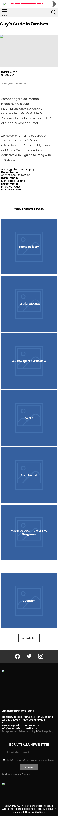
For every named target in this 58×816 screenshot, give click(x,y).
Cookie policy (45, 731)
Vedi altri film (29, 638)
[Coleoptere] (29, 566)
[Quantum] (29, 600)
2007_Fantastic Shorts (15, 83)
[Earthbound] (29, 475)
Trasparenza (9, 731)
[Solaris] (29, 418)
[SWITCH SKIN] (53, 4)
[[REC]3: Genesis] (29, 304)
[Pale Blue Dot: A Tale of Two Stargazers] (29, 532)
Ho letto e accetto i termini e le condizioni (30, 759)
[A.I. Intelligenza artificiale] (29, 361)
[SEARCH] (53, 13)
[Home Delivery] (29, 246)
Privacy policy (27, 731)
